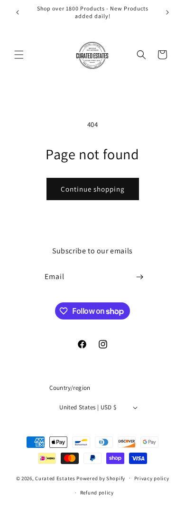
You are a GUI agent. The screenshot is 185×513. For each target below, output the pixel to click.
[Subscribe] (140, 277)
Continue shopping (93, 189)
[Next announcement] (167, 12)
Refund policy (97, 492)
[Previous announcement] (17, 12)
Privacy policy (151, 478)
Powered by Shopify (100, 477)
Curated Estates (55, 477)
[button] (19, 54)
